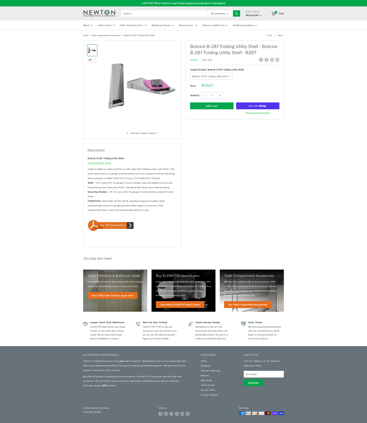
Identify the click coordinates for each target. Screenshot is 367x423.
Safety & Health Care (213, 25)
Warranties (206, 380)
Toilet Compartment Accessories (106, 35)
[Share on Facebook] (261, 59)
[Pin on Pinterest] (266, 59)
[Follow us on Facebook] (160, 414)
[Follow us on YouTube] (182, 414)
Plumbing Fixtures (161, 25)
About (86, 25)
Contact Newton (209, 394)
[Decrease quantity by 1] (205, 95)
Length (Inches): (217, 69)
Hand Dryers (104, 25)
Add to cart (212, 106)
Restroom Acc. (186, 25)
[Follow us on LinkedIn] (188, 414)
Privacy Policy (208, 389)
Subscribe (253, 382)
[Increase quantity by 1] (220, 95)
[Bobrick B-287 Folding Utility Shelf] (132, 225)
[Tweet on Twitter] (272, 59)
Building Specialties (243, 25)
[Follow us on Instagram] (171, 414)
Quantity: (195, 95)
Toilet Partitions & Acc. (132, 25)
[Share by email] (277, 59)
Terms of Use (208, 385)
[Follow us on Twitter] (166, 414)
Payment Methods (210, 370)
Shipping (205, 365)
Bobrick (194, 59)
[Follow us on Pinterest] (177, 414)
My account (252, 15)
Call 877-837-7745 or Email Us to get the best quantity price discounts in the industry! (183, 3)
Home (85, 35)
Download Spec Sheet (99, 162)
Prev (270, 35)
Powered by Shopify (92, 411)
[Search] (236, 13)
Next (280, 35)
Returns (205, 375)
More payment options (258, 112)
